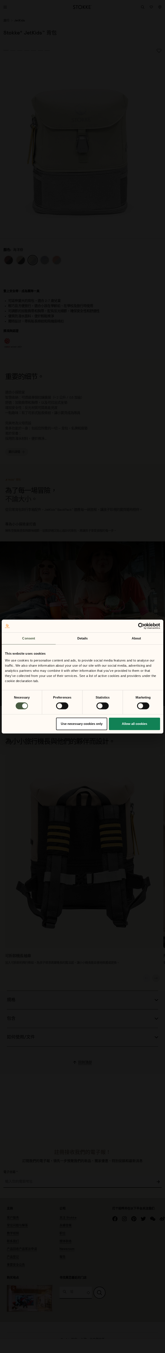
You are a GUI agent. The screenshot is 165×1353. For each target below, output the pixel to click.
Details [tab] (82, 638)
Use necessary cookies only (81, 724)
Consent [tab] (28, 638)
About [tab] (136, 638)
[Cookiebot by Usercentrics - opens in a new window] (141, 626)
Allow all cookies (134, 724)
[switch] (62, 705)
